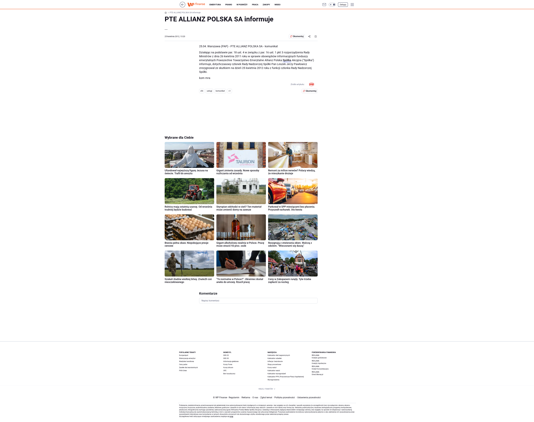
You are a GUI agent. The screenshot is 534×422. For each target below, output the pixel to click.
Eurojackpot (183, 355)
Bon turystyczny (229, 374)
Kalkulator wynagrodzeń (277, 374)
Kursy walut (272, 368)
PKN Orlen (183, 371)
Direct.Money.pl (317, 374)
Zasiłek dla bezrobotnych (188, 368)
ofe (201, 91)
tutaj (231, 416)
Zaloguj (343, 4)
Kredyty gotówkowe (319, 358)
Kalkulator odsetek (275, 358)
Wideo (277, 4)
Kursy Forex (227, 364)
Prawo (228, 4)
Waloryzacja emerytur (187, 358)
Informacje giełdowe (230, 361)
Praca (255, 4)
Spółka (287, 60)
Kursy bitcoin (228, 368)
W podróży (242, 4)
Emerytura (215, 4)
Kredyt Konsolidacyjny (320, 369)
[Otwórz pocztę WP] (324, 4)
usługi (209, 91)
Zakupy (266, 4)
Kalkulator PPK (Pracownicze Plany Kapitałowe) (286, 377)
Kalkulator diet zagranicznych (279, 355)
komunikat (220, 91)
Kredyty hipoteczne (319, 363)
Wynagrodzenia (273, 380)
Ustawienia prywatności (308, 397)
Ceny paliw (183, 364)
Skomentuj (298, 36)
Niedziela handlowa (186, 361)
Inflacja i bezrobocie (275, 361)
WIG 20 (226, 355)
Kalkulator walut (274, 371)
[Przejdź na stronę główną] (182, 6)
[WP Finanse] (198, 4)
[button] (332, 4)
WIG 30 (226, 358)
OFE (224, 371)
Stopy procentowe (274, 364)
